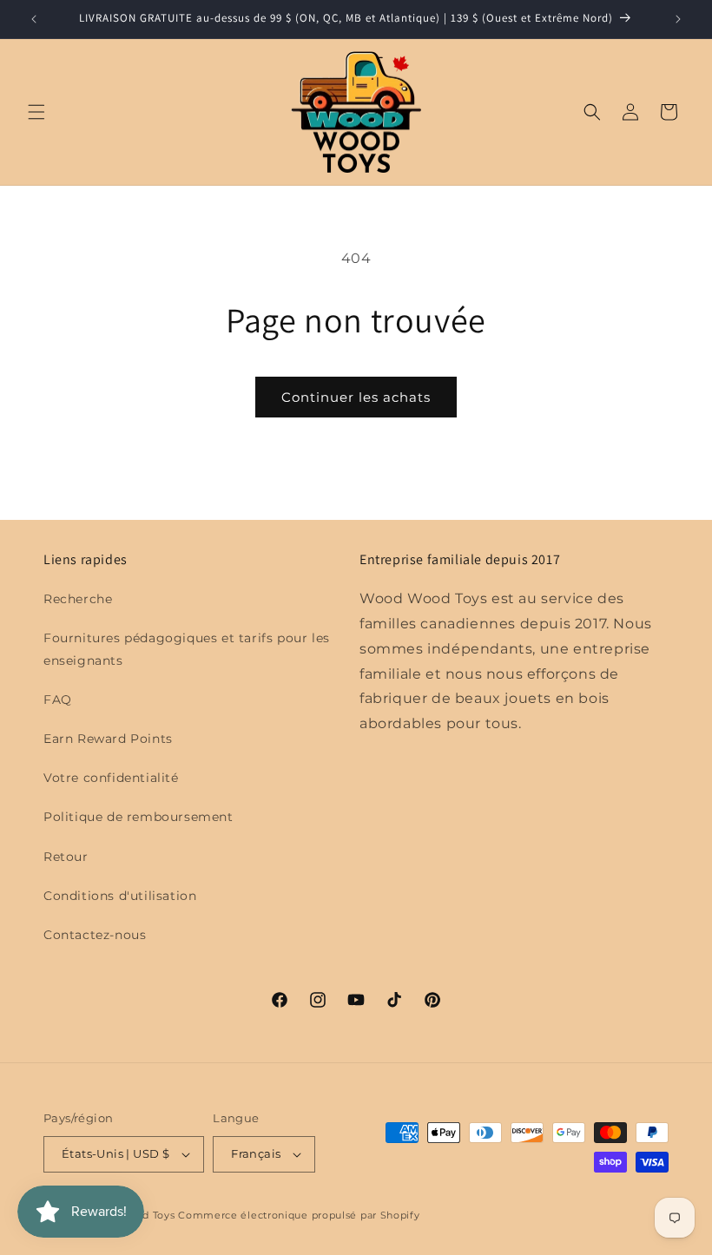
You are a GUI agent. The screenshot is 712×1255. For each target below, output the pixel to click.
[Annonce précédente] (34, 19)
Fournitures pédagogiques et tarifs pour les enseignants (186, 648)
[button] (36, 112)
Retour (66, 856)
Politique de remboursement (138, 817)
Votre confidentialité (111, 777)
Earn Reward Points (108, 738)
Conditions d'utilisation (119, 895)
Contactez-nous (94, 935)
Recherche (77, 599)
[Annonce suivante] (678, 19)
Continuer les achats (356, 397)
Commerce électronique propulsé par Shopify (298, 1215)
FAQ (57, 699)
